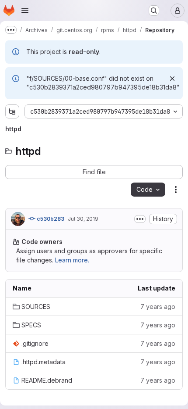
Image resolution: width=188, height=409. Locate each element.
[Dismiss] (172, 78)
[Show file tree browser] (12, 111)
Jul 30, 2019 (83, 218)
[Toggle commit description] (140, 219)
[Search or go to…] (154, 10)
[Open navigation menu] (25, 11)
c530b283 (49, 218)
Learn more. (72, 260)
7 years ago (157, 306)
